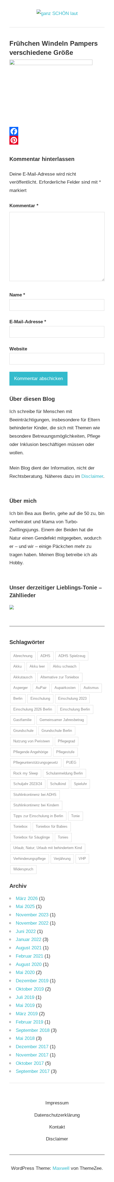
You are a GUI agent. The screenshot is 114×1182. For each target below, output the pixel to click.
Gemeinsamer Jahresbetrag (62, 720)
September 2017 (33, 1071)
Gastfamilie (22, 720)
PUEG (71, 762)
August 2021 (29, 947)
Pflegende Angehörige (30, 752)
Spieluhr (80, 784)
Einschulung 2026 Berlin (32, 709)
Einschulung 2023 (72, 698)
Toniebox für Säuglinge (31, 837)
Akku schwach (64, 666)
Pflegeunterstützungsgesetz (35, 762)
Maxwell (61, 1168)
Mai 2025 (25, 906)
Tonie (75, 816)
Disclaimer (92, 476)
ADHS (45, 656)
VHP (82, 859)
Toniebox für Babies (52, 826)
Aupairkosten (65, 688)
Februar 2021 (29, 956)
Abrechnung (22, 656)
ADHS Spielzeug (71, 656)
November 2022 (32, 923)
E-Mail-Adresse (27, 321)
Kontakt (57, 1127)
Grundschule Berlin (57, 731)
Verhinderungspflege (29, 859)
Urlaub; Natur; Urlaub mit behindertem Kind (47, 848)
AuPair (41, 688)
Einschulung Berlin (75, 709)
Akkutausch (22, 677)
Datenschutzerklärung (57, 1115)
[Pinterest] (57, 140)
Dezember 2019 (32, 980)
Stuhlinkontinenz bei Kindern (36, 805)
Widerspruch (23, 869)
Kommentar (23, 205)
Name (17, 295)
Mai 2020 (25, 972)
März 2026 (27, 898)
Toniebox (20, 826)
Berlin (17, 698)
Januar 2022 (28, 939)
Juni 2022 (26, 931)
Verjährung (62, 859)
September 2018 (33, 1030)
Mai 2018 (25, 1038)
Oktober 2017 (30, 1063)
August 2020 (29, 964)
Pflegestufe (65, 752)
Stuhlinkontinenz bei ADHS (34, 795)
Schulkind (58, 784)
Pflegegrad (66, 741)
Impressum (57, 1103)
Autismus (91, 688)
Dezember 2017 (32, 1046)
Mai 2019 (25, 1005)
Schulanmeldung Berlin (64, 773)
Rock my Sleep (25, 773)
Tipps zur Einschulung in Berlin (38, 816)
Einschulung (40, 698)
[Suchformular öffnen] (101, 31)
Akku (17, 666)
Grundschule (23, 731)
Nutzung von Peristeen (31, 741)
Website (18, 349)
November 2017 (32, 1055)
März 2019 (27, 1013)
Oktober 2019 (30, 989)
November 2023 (32, 914)
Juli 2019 (25, 997)
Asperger (20, 688)
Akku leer (37, 666)
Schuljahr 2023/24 (27, 784)
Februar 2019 (29, 1022)
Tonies (63, 837)
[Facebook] (57, 131)
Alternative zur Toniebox (59, 677)
